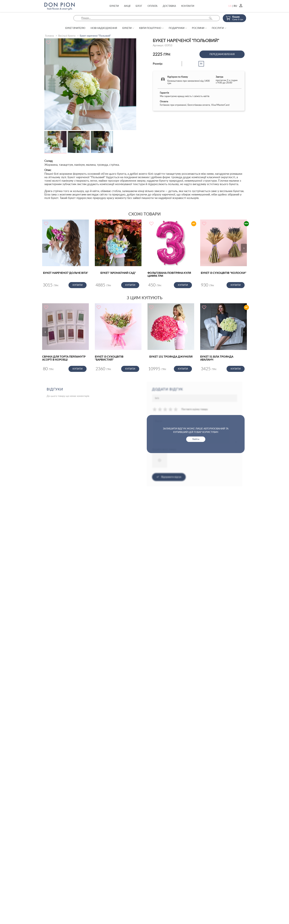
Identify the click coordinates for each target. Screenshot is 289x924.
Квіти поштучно (150, 28)
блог (139, 6)
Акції (127, 6)
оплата (152, 6)
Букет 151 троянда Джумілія (171, 356)
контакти (187, 6)
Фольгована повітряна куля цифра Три (169, 274)
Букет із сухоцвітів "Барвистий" (109, 358)
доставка (169, 6)
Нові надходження (104, 28)
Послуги (218, 28)
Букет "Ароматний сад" (118, 273)
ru (235, 6)
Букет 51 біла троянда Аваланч (216, 358)
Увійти (195, 439)
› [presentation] (243, 248)
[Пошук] (210, 18)
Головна (49, 36)
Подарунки (176, 28)
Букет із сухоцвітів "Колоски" (223, 273)
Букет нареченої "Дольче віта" (65, 273)
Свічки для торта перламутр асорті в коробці (63, 358)
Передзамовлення (222, 54)
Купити (77, 285)
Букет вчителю (75, 28)
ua (230, 6)
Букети (114, 6)
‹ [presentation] (45, 248)
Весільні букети (66, 36)
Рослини (198, 28)
